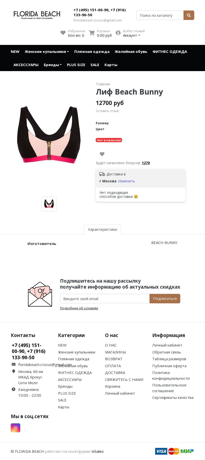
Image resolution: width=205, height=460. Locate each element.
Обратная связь (166, 351)
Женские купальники (45, 51)
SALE (94, 64)
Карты (110, 64)
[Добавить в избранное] (102, 154)
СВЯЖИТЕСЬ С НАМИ (124, 379)
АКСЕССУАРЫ (26, 64)
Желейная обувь (131, 51)
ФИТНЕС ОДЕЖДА (169, 51)
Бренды (51, 64)
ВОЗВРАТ (113, 358)
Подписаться (165, 298)
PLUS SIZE (76, 64)
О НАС (110, 345)
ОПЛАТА (113, 365)
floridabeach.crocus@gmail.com (98, 20)
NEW (15, 51)
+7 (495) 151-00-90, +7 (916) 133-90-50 (100, 12)
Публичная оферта (169, 365)
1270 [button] (146, 162)
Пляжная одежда (92, 51)
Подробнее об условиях (79, 308)
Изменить (126, 181)
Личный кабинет (120, 393)
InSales (98, 451)
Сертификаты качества (173, 397)
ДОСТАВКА (115, 372)
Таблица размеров (169, 358)
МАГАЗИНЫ (115, 351)
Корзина (112, 386)
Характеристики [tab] (102, 229)
